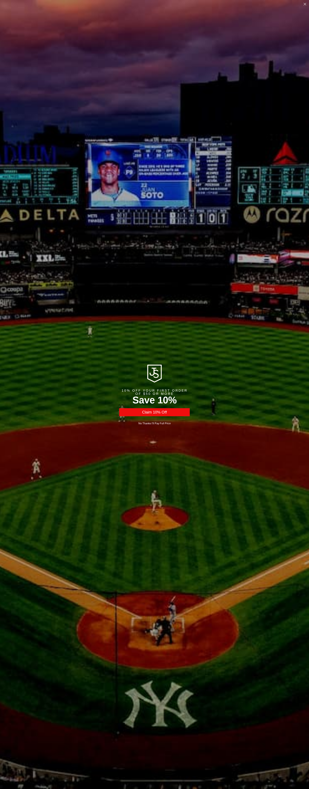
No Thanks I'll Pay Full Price (154, 423)
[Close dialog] (305, 4)
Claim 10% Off (154, 412)
